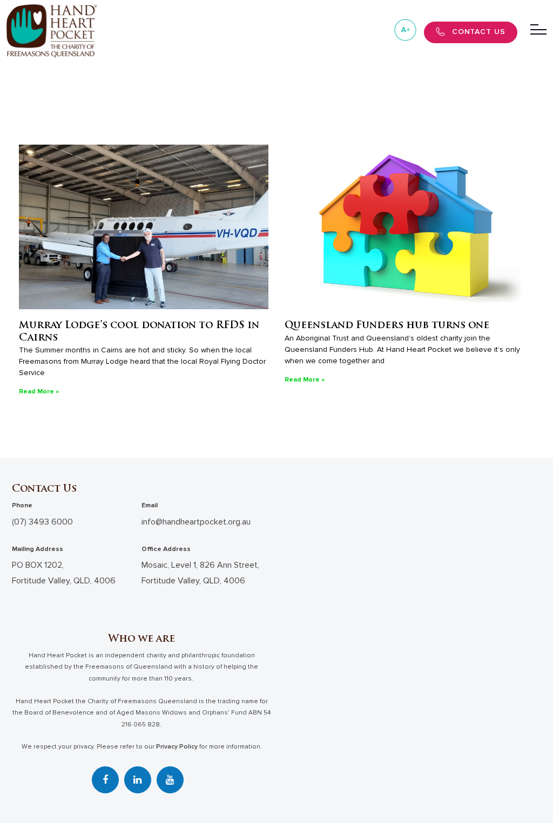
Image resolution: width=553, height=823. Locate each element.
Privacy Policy (177, 747)
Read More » (39, 391)
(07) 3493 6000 (42, 521)
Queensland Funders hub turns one (387, 326)
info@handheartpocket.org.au (196, 521)
